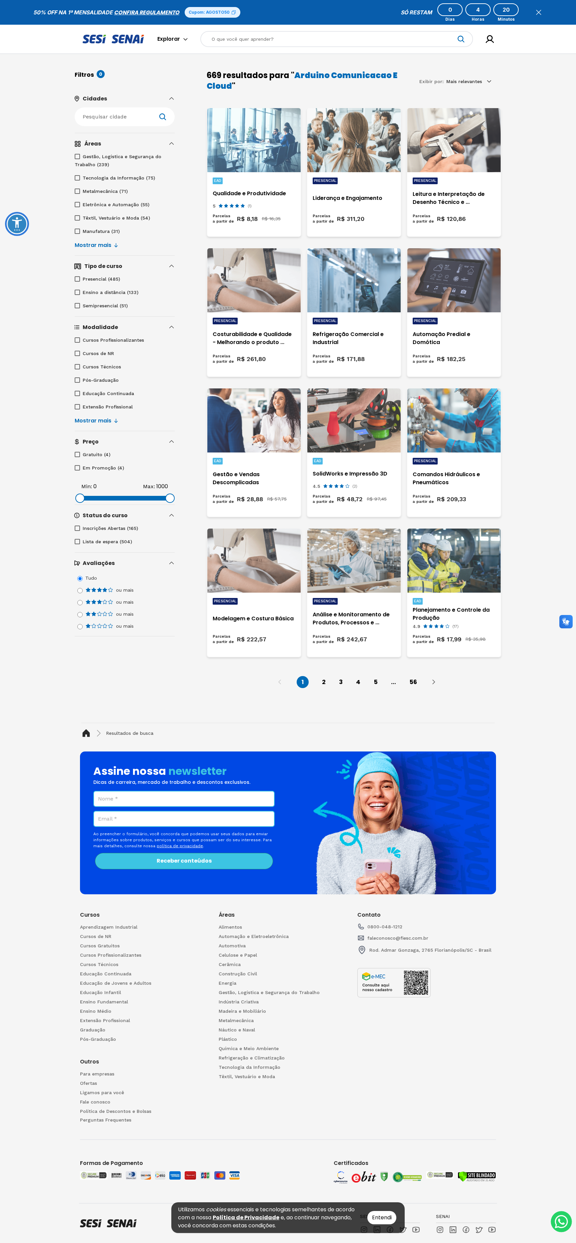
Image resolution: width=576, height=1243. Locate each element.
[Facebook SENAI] (466, 1230)
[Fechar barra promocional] (539, 12)
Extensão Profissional (108, 406)
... (393, 682)
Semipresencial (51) (105, 305)
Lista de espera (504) (107, 541)
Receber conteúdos (184, 861)
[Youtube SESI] (416, 1230)
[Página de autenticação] (490, 39)
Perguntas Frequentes (105, 1120)
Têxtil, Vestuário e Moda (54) (116, 218)
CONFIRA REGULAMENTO (146, 12)
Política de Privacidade (246, 1217)
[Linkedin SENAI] (453, 1230)
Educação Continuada (108, 393)
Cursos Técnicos (102, 366)
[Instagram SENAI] (440, 1230)
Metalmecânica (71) (105, 191)
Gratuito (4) (96, 454)
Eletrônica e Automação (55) (116, 204)
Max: (149, 486)
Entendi (382, 1217)
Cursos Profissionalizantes (113, 340)
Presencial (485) (101, 279)
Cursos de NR (98, 353)
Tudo (91, 578)
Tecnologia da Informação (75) (119, 178)
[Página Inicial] (87, 733)
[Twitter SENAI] (479, 1230)
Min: (86, 486)
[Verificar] (477, 1176)
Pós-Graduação (101, 380)
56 (413, 682)
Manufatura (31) (101, 231)
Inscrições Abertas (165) (110, 528)
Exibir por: (431, 81)
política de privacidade (180, 846)
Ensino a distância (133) (110, 292)
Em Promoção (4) (103, 468)
